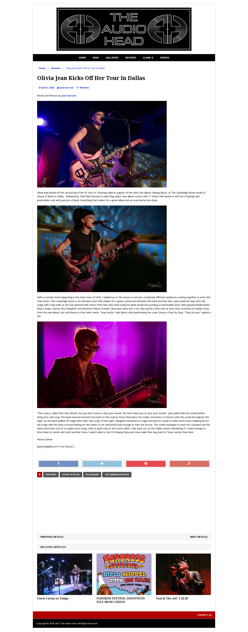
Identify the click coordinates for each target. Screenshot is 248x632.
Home (82, 57)
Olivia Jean (92, 474)
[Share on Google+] (189, 464)
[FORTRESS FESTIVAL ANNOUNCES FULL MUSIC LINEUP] (124, 593)
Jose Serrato (67, 87)
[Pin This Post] (146, 464)
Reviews (131, 57)
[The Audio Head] (124, 29)
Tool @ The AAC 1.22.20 (172, 598)
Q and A (148, 57)
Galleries (112, 57)
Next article (199, 536)
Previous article (51, 536)
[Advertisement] (124, 505)
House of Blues (71, 474)
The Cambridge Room (117, 474)
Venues (164, 57)
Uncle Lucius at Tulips (52, 598)
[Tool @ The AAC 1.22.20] (183, 593)
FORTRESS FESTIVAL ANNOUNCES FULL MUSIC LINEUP (121, 600)
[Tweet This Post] (102, 464)
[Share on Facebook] (58, 464)
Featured (51, 474)
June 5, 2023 (48, 87)
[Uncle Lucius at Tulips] (64, 593)
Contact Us (204, 614)
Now (96, 57)
